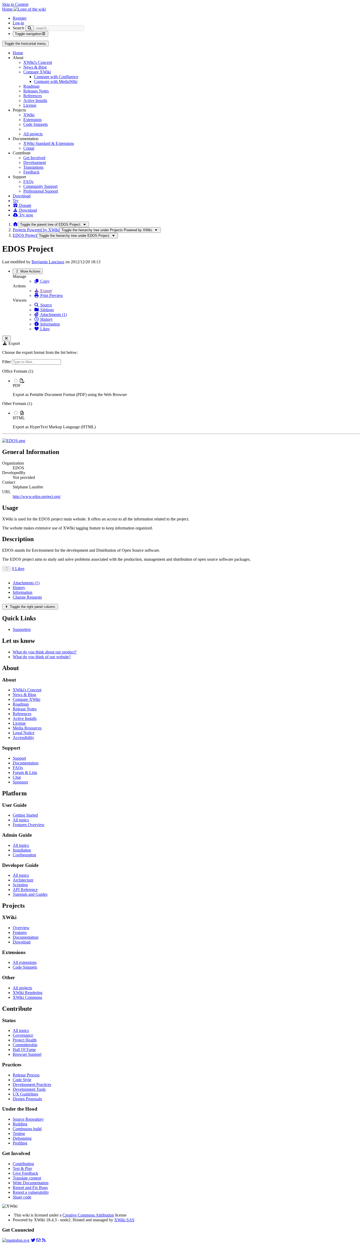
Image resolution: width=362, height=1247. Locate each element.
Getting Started (25, 815)
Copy (44, 281)
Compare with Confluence (56, 76)
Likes (44, 329)
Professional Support (40, 191)
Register (20, 18)
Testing (19, 1133)
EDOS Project (25, 235)
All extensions (25, 962)
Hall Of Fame (24, 1049)
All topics (21, 820)
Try (16, 200)
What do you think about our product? (45, 652)
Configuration (24, 855)
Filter (7, 361)
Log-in (18, 23)
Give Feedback (25, 1173)
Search (18, 28)
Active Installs (35, 100)
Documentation (25, 763)
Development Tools (29, 1089)
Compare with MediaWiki (55, 81)
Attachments (26, 583)
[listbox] (181, 399)
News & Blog (35, 67)
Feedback (31, 172)
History (46, 319)
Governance (23, 1035)
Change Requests (27, 597)
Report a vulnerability (31, 1192)
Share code (22, 1197)
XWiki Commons (27, 997)
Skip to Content (15, 4)
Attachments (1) (53, 314)
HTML (19, 418)
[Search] (29, 28)
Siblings (46, 310)
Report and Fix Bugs (30, 1187)
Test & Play (22, 1168)
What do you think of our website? (42, 656)
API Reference (25, 889)
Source (45, 305)
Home (18, 53)
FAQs (28, 181)
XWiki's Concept (37, 62)
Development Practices (32, 1084)
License (29, 105)
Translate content (27, 1178)
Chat (17, 777)
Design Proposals (27, 1099)
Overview (21, 927)
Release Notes (25, 709)
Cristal (28, 148)
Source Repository (28, 1119)
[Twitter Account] (33, 1240)
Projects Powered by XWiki (36, 230)
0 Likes (18, 568)
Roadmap (31, 86)
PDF (17, 385)
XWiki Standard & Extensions (48, 143)
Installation (22, 850)
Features (20, 932)
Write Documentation (30, 1183)
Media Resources (27, 728)
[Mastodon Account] (15, 1240)
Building (20, 1124)
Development (34, 162)
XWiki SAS (124, 1220)
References (32, 95)
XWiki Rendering (27, 992)
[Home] (15, 224)
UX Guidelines (25, 1094)
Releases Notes (36, 91)
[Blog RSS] (43, 1240)
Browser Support (27, 1054)
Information (49, 324)
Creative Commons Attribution (88, 1215)
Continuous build (27, 1128)
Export (45, 290)
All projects (33, 134)
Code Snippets (35, 124)
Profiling (20, 1143)
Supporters (22, 629)
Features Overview (29, 824)
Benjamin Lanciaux (48, 262)
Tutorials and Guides (30, 894)
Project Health (25, 1040)
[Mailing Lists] (38, 1240)
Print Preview (51, 295)
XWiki (28, 115)
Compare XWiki (37, 72)
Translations (33, 167)
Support (19, 758)
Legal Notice (23, 733)
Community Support (40, 186)
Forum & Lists (25, 772)
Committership (25, 1045)
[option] (186, 387)
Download (21, 196)
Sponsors (20, 782)
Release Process (26, 1075)
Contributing (23, 1163)
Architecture (23, 880)
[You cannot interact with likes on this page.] (6, 569)
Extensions (32, 119)
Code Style (22, 1079)
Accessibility (23, 737)
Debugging (22, 1138)
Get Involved (34, 157)
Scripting (20, 885)
